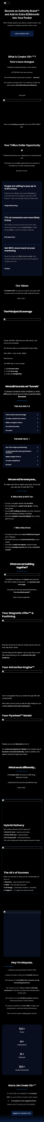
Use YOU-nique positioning (16, 447)
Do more (9, 430)
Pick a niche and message (16, 415)
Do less (8, 465)
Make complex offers (14, 423)
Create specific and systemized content (18, 452)
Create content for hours (16, 419)
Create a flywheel (13, 461)
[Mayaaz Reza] (7, 5)
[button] (22, 415)
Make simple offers (13, 457)
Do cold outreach (12, 426)
